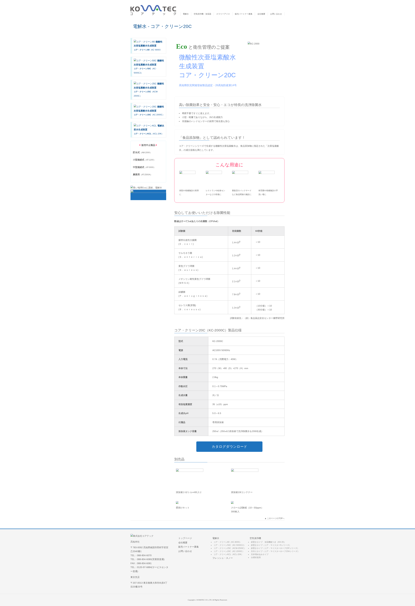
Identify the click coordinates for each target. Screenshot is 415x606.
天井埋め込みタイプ (259, 554)
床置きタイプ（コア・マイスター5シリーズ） (271, 545)
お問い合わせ (276, 14)
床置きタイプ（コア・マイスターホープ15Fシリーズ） (275, 548)
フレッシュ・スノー (222, 558)
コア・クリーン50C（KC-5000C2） (229, 545)
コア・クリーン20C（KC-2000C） (229, 551)
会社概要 (261, 14)
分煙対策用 (256, 557)
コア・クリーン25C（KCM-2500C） (230, 548)
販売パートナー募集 (243, 14)
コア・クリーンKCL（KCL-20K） (228, 554)
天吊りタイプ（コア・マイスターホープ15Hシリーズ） (275, 551)
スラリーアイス (223, 14)
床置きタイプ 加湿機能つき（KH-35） (268, 542)
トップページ (185, 538)
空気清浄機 (255, 538)
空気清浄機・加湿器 (202, 14)
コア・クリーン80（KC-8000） (227, 542)
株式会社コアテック (153, 10)
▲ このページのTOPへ (275, 518)
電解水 (186, 14)
